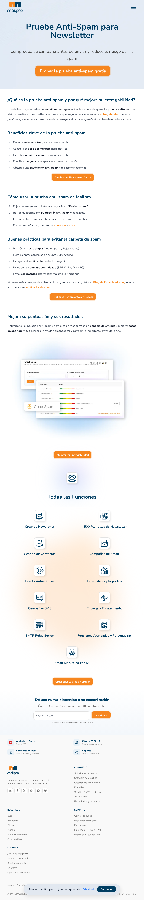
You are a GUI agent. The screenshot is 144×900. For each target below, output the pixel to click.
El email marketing (17, 834)
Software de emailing (85, 778)
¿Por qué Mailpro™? (18, 853)
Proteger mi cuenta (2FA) (87, 834)
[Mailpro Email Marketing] (13, 771)
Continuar (107, 889)
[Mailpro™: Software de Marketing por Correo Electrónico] (15, 7)
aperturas (60, 225)
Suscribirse (101, 715)
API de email (81, 796)
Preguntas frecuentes (86, 820)
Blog (9, 816)
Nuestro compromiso (18, 858)
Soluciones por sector (86, 773)
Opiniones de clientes (19, 872)
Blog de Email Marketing (109, 282)
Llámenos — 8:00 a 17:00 (88, 830)
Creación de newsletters (87, 782)
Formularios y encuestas (87, 801)
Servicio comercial (17, 863)
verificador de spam (38, 287)
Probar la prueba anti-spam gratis (73, 71)
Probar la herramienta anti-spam (73, 297)
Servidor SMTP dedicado (87, 792)
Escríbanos (80, 825)
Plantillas (79, 787)
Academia (12, 820)
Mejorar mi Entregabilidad (73, 455)
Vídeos (11, 830)
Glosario (12, 825)
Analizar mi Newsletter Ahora (72, 177)
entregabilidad (109, 114)
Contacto (12, 868)
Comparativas (14, 839)
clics (72, 225)
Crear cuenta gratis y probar (72, 681)
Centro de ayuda (83, 816)
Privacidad (88, 889)
